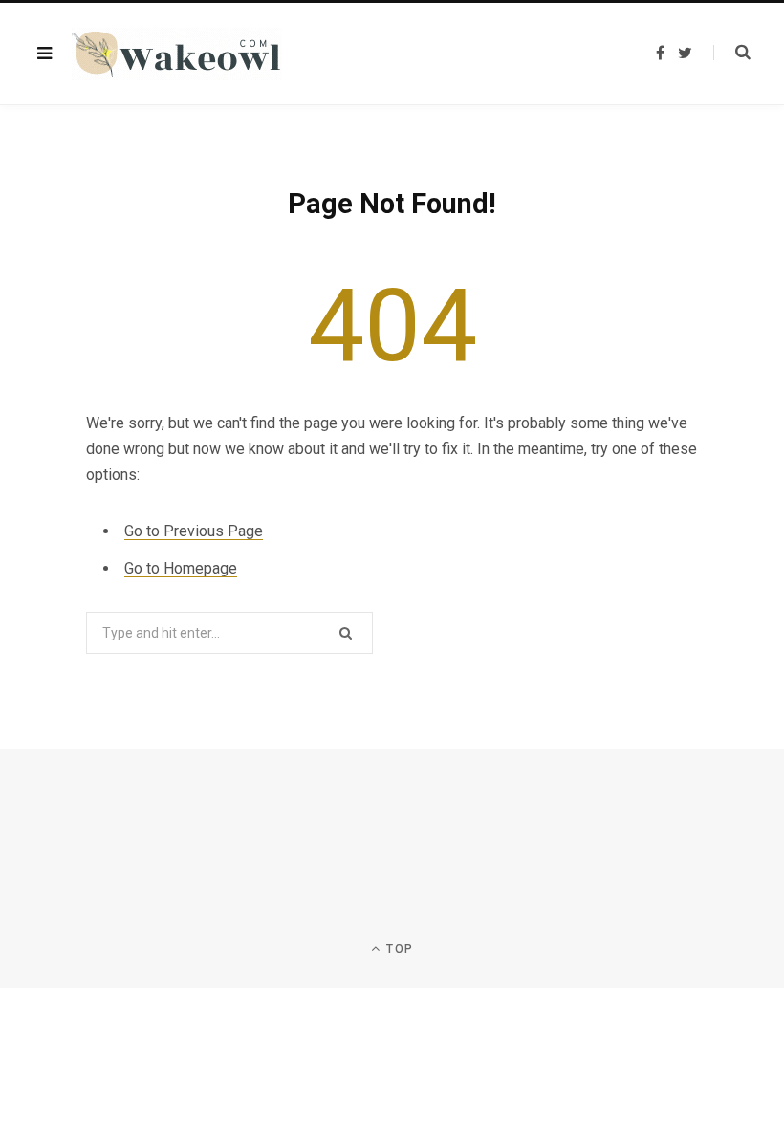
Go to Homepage (180, 568)
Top (397, 949)
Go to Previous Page (193, 531)
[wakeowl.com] (177, 54)
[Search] (732, 52)
